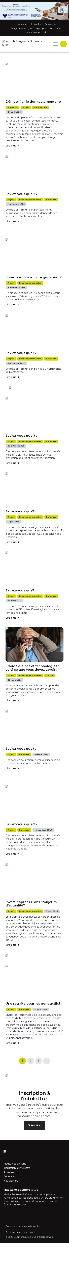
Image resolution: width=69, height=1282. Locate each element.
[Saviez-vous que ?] (35, 172)
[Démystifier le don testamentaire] (35, 80)
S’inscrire (34, 1125)
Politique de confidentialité (20, 1232)
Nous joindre (34, 32)
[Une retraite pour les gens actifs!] (35, 982)
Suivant (47, 1060)
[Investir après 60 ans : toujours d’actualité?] (35, 880)
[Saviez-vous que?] (35, 331)
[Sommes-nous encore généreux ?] (35, 255)
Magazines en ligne (21, 28)
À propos (41, 28)
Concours (22, 24)
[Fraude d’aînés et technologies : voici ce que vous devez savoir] (35, 644)
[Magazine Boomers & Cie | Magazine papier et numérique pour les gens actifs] (23, 43)
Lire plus (11, 145)
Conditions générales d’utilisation (23, 1226)
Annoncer (55, 28)
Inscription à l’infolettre (43, 24)
